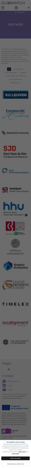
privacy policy (22, 451)
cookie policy (15, 453)
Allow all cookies (15, 458)
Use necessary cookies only (15, 464)
